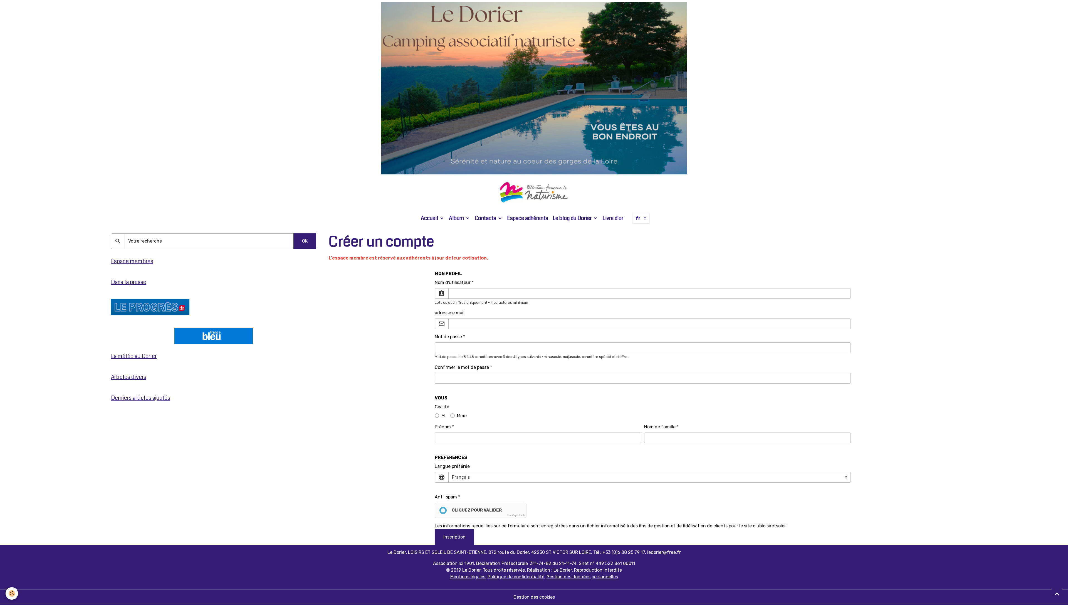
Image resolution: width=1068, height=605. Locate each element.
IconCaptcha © (516, 515)
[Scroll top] (1057, 594)
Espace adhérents (527, 218)
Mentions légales (467, 576)
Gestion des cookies (534, 597)
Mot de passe (448, 336)
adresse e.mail (449, 312)
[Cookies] (12, 593)
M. (443, 415)
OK (305, 241)
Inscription (454, 537)
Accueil (430, 218)
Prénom (443, 426)
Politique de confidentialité (516, 576)
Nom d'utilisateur (453, 282)
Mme (462, 415)
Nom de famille (660, 426)
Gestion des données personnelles (582, 576)
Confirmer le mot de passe (462, 367)
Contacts (486, 218)
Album (457, 218)
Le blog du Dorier (573, 218)
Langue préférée (452, 466)
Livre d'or (612, 218)
